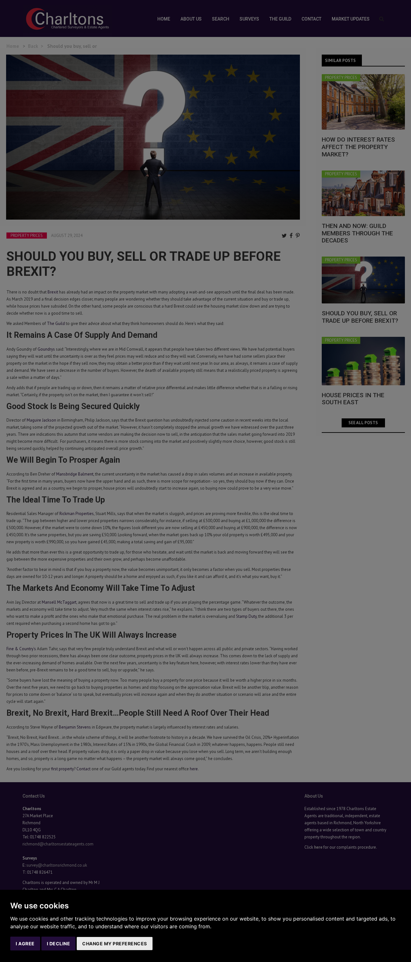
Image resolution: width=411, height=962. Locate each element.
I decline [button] (58, 943)
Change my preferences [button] (114, 943)
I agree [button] (25, 943)
